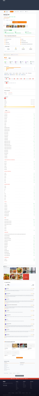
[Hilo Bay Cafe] (5, 26)
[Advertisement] (19, 6)
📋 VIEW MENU (16, 22)
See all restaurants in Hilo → (19, 357)
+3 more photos (26, 277)
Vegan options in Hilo (6, 365)
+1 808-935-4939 (10, 92)
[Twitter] (6, 385)
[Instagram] (5, 385)
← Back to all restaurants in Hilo (19, 375)
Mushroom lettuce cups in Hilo (7, 369)
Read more (6, 297)
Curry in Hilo (5, 368)
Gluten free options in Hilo (6, 367)
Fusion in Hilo (5, 366)
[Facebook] (3, 385)
